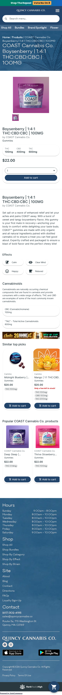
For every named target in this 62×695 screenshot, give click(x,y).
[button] (57, 10)
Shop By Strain (11, 564)
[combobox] (33, 18)
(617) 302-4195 (11, 613)
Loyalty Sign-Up (11, 600)
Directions (8, 591)
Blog (5, 581)
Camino (8, 374)
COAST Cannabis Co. (14, 451)
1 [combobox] (7, 170)
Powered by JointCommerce (11, 693)
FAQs (5, 595)
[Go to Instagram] (10, 644)
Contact (7, 586)
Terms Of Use (24, 675)
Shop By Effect (11, 559)
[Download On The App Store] (12, 652)
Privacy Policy (8, 675)
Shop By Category (13, 554)
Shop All (7, 545)
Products (17, 37)
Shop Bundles (10, 549)
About (6, 576)
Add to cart (31, 177)
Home (6, 37)
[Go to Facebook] (4, 644)
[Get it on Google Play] (49, 652)
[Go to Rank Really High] (31, 686)
